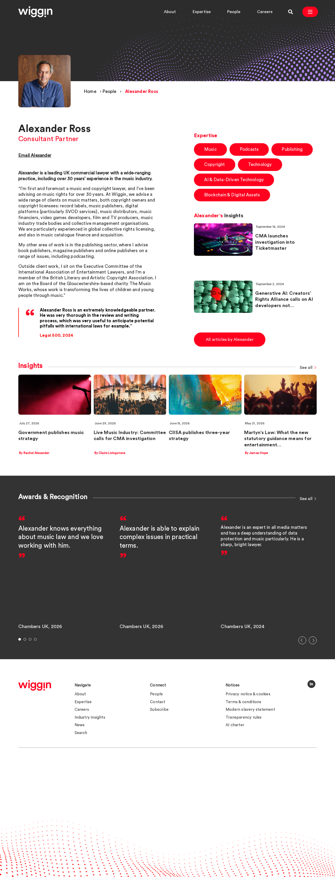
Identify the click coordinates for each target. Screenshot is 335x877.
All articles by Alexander (230, 339)
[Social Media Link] (311, 684)
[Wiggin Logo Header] (35, 11)
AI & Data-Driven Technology (234, 179)
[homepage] (34, 685)
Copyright (214, 164)
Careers (264, 12)
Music (210, 149)
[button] (302, 640)
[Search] (290, 12)
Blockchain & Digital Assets (232, 195)
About (170, 12)
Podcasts (249, 149)
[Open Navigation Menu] (310, 12)
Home (90, 91)
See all (306, 367)
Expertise (202, 12)
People (233, 12)
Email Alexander (34, 155)
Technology (260, 164)
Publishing (292, 149)
